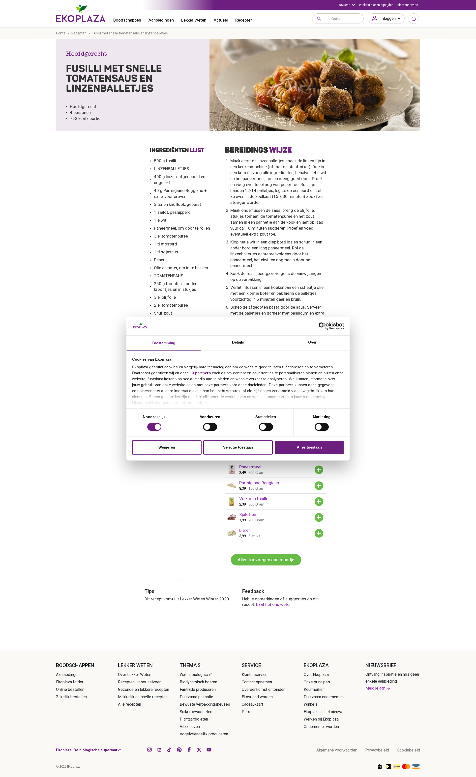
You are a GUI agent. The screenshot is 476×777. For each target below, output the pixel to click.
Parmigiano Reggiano (259, 482)
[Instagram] (149, 749)
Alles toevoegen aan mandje (266, 559)
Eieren (245, 530)
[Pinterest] (179, 749)
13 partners (200, 373)
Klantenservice (407, 5)
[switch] (210, 427)
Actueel (221, 20)
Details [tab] (238, 342)
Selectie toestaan (238, 447)
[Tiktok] (169, 749)
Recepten (244, 20)
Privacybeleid (377, 750)
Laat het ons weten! (274, 604)
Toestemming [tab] (163, 343)
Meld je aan (375, 688)
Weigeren (166, 447)
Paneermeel (250, 466)
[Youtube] (209, 749)
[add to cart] (319, 469)
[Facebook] (189, 749)
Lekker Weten (193, 20)
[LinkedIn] (159, 749)
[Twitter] (199, 749)
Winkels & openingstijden (376, 5)
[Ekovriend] (346, 5)
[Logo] (81, 13)
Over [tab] (312, 342)
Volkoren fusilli (253, 498)
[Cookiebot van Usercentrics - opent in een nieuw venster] (322, 326)
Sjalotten (247, 514)
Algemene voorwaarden (336, 750)
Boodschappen (127, 20)
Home (60, 33)
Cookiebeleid (408, 750)
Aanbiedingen (161, 20)
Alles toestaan (309, 447)
